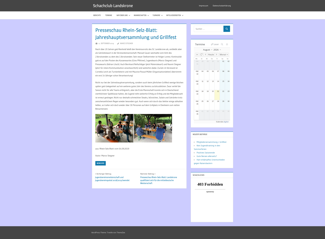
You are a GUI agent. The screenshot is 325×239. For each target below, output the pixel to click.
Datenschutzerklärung (222, 5)
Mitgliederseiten (173, 15)
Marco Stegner (126, 43)
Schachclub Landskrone (113, 5)
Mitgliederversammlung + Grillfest (211, 142)
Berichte (97, 15)
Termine (108, 15)
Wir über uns (122, 15)
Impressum (203, 5)
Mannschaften (140, 15)
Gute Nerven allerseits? (207, 156)
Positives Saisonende (206, 152)
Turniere (156, 15)
